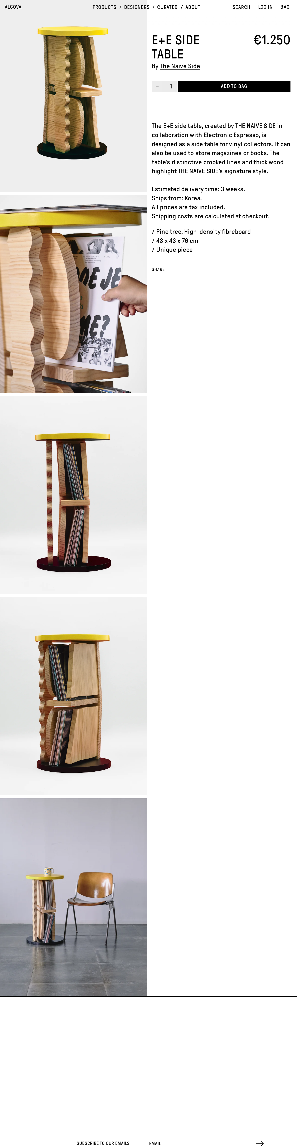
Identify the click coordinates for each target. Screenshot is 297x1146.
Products (105, 7)
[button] (104, 7)
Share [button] (158, 269)
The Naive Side (180, 66)
